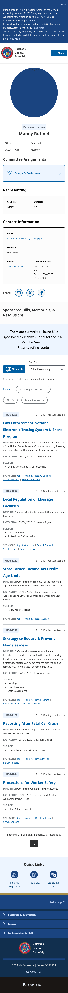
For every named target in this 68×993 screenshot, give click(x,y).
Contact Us (36, 971)
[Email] (19, 293)
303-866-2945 (15, 266)
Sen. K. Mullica (27, 549)
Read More (38, 27)
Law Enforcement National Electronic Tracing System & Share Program (32, 429)
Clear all (7, 389)
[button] (34, 915)
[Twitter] (30, 293)
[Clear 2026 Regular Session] (46, 389)
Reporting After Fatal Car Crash (30, 723)
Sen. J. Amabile (11, 703)
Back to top (55, 902)
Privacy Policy (34, 984)
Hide (63, 4)
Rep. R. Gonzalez (25, 545)
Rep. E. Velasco (43, 818)
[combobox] (47, 369)
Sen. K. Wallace (11, 479)
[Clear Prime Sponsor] (43, 400)
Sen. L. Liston (10, 549)
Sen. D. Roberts (11, 762)
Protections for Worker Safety (29, 782)
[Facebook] (41, 293)
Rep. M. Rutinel (24, 475)
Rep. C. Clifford (43, 475)
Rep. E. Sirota (42, 699)
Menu (60, 52)
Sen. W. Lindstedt (31, 479)
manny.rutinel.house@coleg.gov (24, 238)
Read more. (31, 20)
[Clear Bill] (13, 400)
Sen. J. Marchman (30, 703)
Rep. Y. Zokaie (42, 618)
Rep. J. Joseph (42, 758)
